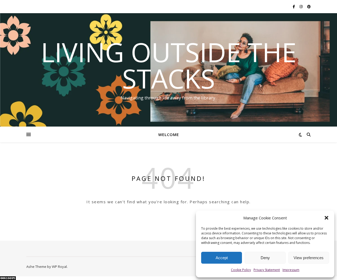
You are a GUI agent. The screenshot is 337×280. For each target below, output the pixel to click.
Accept (222, 257)
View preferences (309, 257)
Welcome (168, 134)
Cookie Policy (241, 270)
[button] (326, 217)
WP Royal (59, 266)
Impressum (291, 270)
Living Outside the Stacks (168, 65)
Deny (265, 257)
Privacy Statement (267, 270)
